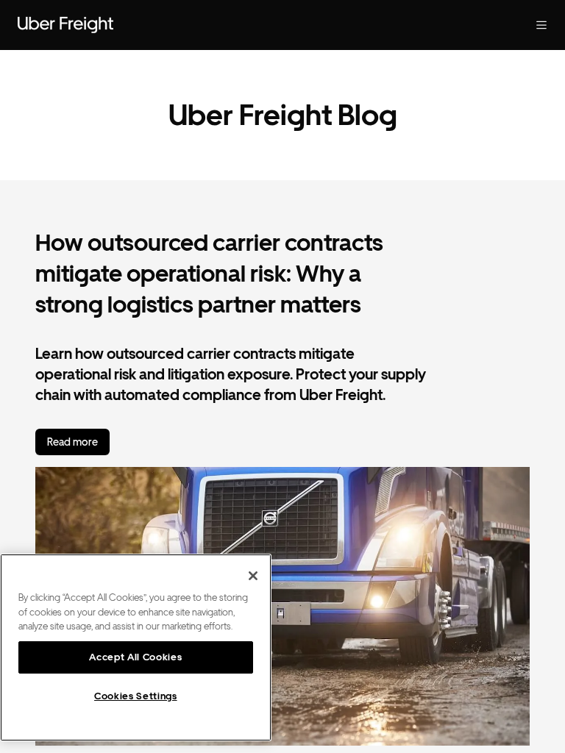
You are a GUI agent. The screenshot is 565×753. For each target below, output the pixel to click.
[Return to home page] (65, 25)
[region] (135, 647)
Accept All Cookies (135, 657)
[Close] (253, 576)
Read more (72, 442)
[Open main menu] (541, 25)
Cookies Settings (135, 696)
